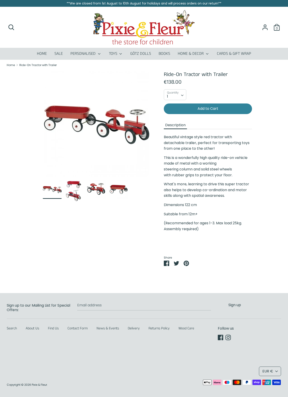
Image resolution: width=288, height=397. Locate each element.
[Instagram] (228, 337)
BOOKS (164, 54)
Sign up (234, 305)
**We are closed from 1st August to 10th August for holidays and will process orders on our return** (144, 3)
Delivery (134, 328)
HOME (42, 54)
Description (175, 125)
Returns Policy (159, 328)
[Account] (265, 25)
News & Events (108, 328)
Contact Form (78, 328)
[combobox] (175, 94)
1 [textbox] (167, 96)
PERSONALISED (83, 54)
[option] (97, 125)
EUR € (267, 371)
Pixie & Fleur (39, 385)
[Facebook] (220, 337)
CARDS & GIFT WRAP (234, 54)
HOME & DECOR (191, 54)
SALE (58, 54)
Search (12, 328)
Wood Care (186, 328)
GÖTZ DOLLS (140, 54)
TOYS (113, 54)
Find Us (53, 328)
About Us (32, 328)
